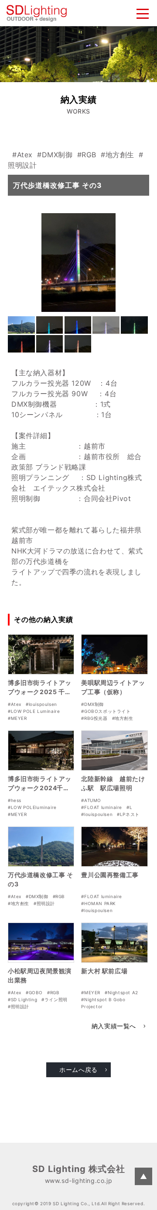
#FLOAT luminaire (101, 807)
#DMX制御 (55, 154)
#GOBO (34, 992)
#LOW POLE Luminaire (34, 711)
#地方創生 (117, 154)
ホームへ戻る (78, 1069)
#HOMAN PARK (98, 903)
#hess (14, 800)
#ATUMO (91, 800)
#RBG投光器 (94, 718)
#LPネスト (128, 814)
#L (129, 807)
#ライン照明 (54, 999)
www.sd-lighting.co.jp (79, 1180)
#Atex (22, 154)
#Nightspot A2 (121, 992)
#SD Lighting (22, 999)
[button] (21, 325)
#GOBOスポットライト (105, 711)
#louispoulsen (41, 704)
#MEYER (17, 718)
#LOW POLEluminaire (32, 807)
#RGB (86, 154)
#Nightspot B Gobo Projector (103, 1003)
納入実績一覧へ (114, 1026)
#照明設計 (44, 903)
